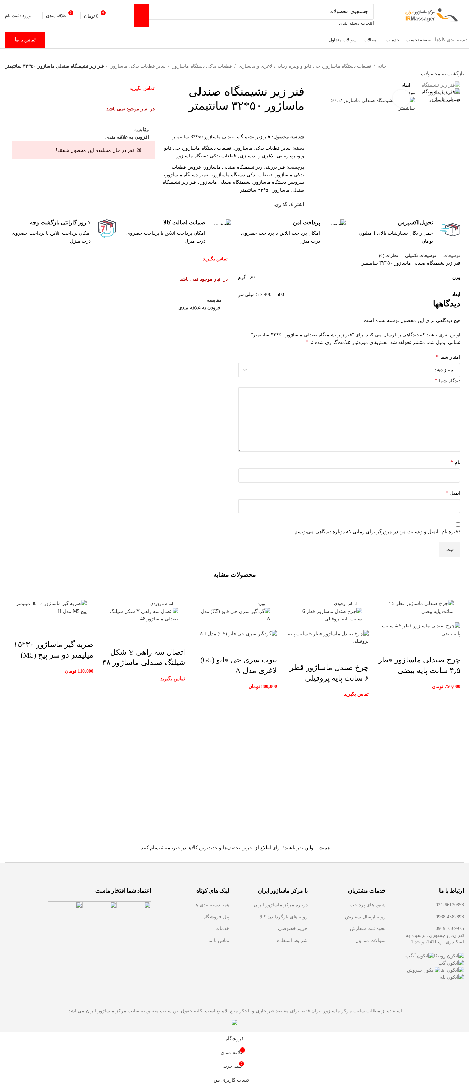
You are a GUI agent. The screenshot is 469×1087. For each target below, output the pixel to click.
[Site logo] (431, 15)
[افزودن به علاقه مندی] (396, 646)
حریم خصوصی (293, 928)
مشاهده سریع (433, 646)
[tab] (451, 256)
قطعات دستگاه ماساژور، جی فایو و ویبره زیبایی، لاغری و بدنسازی (304, 66)
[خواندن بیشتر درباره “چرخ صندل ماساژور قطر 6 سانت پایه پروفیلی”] (360, 653)
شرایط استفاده (292, 940)
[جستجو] (141, 15)
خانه (382, 66)
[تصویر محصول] (418, 629)
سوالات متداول (370, 940)
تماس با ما (25, 39)
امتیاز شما (448, 357)
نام (455, 462)
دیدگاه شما (447, 380)
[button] (451, 646)
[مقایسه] (414, 646)
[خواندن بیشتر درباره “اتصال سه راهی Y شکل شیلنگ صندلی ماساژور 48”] (176, 638)
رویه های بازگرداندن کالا (284, 916)
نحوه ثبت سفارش (368, 928)
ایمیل (453, 493)
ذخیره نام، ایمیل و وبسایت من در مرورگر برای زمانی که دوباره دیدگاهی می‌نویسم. (376, 531)
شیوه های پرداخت (368, 904)
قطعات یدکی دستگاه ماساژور (201, 66)
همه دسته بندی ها (211, 904)
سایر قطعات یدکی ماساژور (137, 66)
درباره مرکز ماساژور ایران (281, 904)
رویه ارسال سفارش (365, 916)
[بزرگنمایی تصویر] (401, 98)
